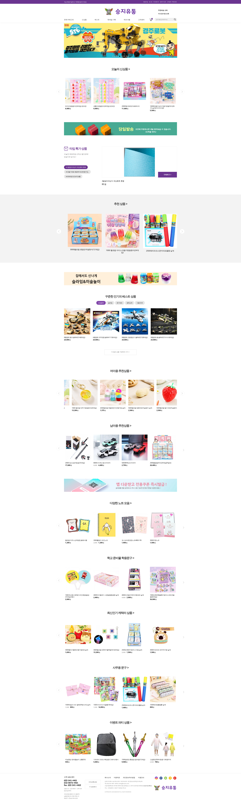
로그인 (150, 2)
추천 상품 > (120, 204)
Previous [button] (58, 91)
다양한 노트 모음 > (120, 503)
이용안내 (141, 777)
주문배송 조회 (163, 10)
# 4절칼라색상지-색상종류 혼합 (76, 167)
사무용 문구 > (120, 667)
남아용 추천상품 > (120, 425)
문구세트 (119, 303)
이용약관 (117, 777)
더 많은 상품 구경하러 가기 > (120, 352)
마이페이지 (156, 2)
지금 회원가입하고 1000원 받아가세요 (75, 2)
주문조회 (174, 2)
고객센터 (169, 2)
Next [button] (182, 91)
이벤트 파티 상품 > (120, 722)
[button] (195, 40)
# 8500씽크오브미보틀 (73, 176)
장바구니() (163, 2)
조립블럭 (101, 303)
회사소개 (108, 777)
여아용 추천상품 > (120, 371)
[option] (78, 94)
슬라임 (110, 303)
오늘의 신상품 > (120, 69)
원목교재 (129, 303)
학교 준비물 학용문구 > (120, 558)
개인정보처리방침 (129, 777)
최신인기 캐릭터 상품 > (120, 613)
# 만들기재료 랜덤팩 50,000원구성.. (77, 172)
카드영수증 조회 (163, 14)
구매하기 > (167, 175)
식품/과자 (140, 303)
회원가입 (145, 2)
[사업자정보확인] (147, 786)
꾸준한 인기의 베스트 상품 (120, 296)
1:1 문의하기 (93, 787)
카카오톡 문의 (93, 782)
